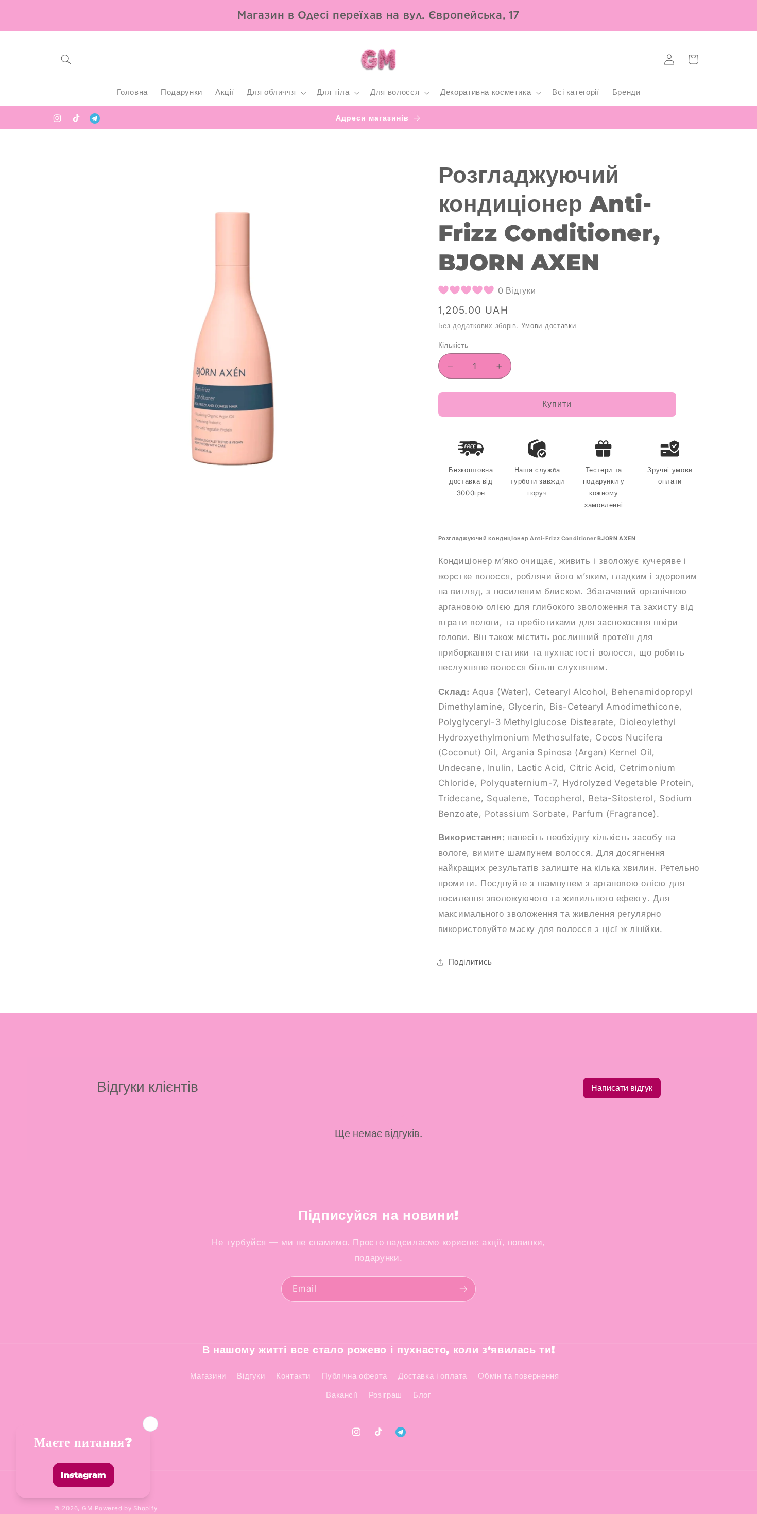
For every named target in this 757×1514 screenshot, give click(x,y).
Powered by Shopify (126, 1508)
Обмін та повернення (518, 1376)
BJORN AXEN (616, 538)
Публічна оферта (354, 1376)
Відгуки (251, 1376)
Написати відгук (621, 1087)
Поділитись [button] (470, 962)
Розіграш (385, 1395)
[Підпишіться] (463, 1288)
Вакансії (341, 1395)
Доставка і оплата (432, 1376)
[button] (66, 59)
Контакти (293, 1376)
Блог (422, 1395)
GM (87, 1508)
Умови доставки (548, 326)
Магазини (208, 1376)
